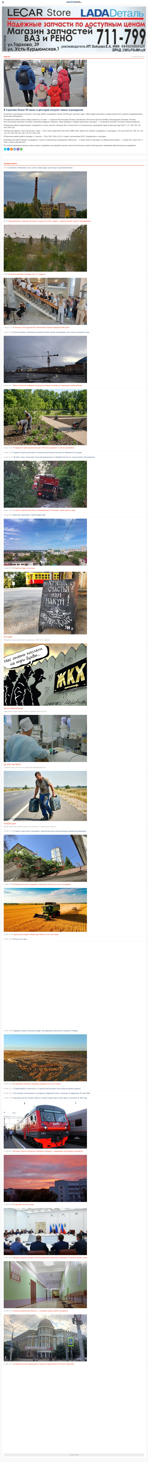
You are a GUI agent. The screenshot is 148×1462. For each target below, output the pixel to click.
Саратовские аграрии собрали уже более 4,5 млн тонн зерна (36, 934)
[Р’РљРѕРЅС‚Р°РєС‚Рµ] (8, 149)
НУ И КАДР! (8, 637)
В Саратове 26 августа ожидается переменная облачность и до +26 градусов (42, 884)
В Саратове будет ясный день (24, 568)
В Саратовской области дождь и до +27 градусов (26, 274)
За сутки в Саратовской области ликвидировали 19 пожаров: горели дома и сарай (44, 510)
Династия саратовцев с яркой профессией (29, 515)
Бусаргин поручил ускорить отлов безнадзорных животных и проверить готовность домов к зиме (50, 1258)
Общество (7, 57)
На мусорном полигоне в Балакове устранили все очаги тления (37, 1084)
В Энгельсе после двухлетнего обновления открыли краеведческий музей (41, 327)
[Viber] (18, 149)
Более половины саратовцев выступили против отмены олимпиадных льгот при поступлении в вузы (51, 332)
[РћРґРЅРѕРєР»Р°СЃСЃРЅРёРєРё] (11, 149)
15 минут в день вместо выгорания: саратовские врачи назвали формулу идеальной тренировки (49, 831)
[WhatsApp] (21, 149)
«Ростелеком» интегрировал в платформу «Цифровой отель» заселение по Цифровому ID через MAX (51, 1093)
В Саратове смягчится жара (23, 1204)
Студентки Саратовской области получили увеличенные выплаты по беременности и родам (47, 452)
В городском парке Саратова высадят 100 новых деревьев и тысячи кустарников (43, 448)
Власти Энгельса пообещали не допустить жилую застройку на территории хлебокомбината (47, 385)
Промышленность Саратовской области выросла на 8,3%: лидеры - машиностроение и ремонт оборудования (49, 221)
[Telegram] (14, 149)
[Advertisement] (73, 985)
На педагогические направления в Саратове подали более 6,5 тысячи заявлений (43, 1364)
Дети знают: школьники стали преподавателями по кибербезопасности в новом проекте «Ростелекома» (55, 457)
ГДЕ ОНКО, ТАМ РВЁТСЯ (12, 764)
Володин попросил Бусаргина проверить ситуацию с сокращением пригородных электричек (48, 1151)
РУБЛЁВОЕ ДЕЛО (10, 824)
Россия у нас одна (20, 939)
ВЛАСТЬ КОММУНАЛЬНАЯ (13, 708)
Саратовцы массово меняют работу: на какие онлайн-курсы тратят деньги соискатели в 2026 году (50, 1098)
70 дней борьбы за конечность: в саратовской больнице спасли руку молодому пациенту (46, 1089)
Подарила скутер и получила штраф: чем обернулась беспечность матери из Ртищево (45, 1031)
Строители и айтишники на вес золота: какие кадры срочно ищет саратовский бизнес (40, 168)
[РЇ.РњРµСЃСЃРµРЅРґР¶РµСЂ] (5, 149)
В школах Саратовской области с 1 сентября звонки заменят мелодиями (40, 1311)
